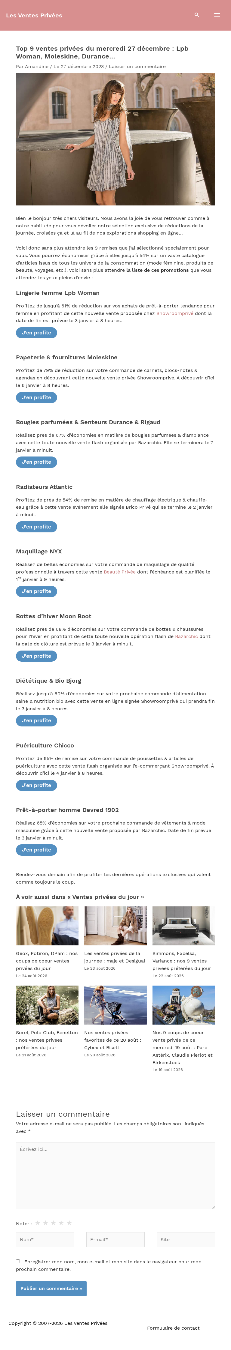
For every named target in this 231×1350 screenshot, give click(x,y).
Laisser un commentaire (137, 66)
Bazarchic (186, 636)
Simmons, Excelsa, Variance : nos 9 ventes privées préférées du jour (181, 961)
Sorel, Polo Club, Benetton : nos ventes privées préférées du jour (47, 1040)
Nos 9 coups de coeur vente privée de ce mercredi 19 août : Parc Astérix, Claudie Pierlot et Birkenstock (182, 1047)
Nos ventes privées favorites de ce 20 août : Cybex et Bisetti (112, 1040)
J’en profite (36, 333)
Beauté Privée (120, 572)
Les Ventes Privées (34, 15)
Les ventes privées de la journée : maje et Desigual (114, 957)
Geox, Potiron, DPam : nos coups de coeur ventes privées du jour (47, 961)
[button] (197, 15)
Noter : (24, 1223)
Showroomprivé (174, 313)
